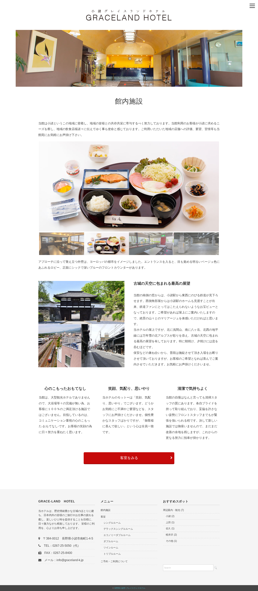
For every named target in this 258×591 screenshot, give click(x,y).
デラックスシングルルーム (118, 528)
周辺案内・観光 (171, 510)
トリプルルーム (112, 553)
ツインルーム (111, 547)
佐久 (168, 528)
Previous (33, 187)
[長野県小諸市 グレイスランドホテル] (129, 12)
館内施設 (105, 510)
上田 (168, 522)
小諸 (168, 516)
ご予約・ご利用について (114, 561)
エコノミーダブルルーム (117, 535)
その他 (169, 541)
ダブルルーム (111, 541)
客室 (103, 516)
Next (224, 187)
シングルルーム (112, 522)
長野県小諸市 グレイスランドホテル (129, 588)
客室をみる (129, 458)
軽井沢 (169, 534)
